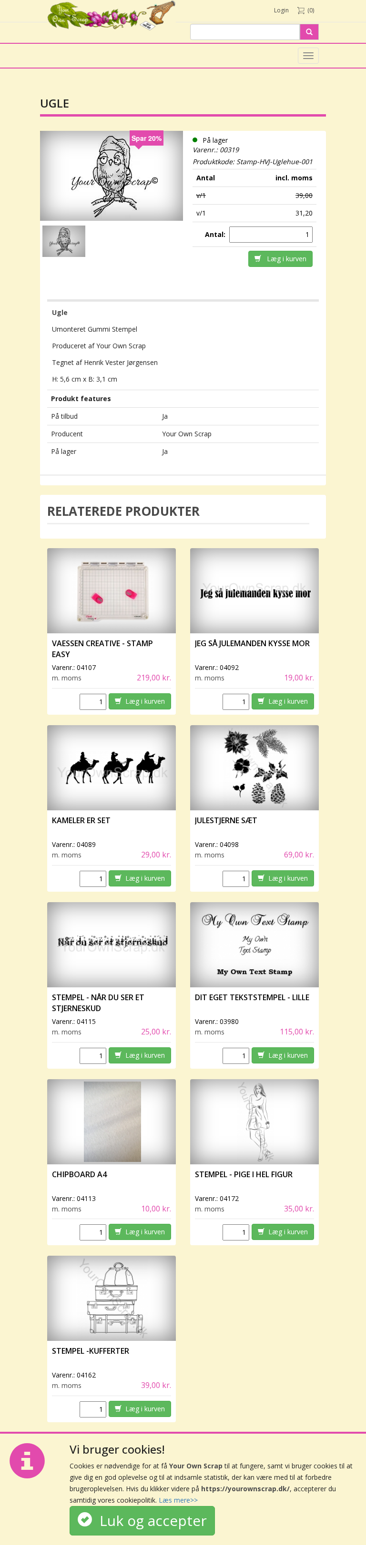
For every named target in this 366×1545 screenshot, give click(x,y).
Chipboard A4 (79, 1174)
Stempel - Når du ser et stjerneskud (98, 1003)
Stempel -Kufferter (90, 1351)
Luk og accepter (149, 1520)
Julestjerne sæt (226, 820)
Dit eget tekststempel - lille (252, 997)
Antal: (216, 234)
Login (281, 10)
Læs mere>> (178, 1500)
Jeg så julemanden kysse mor (252, 643)
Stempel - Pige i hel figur (244, 1174)
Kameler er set (81, 820)
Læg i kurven (283, 258)
